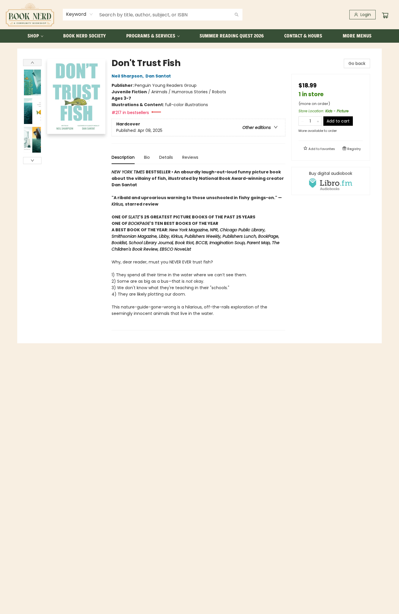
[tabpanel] (198, 249)
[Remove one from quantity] (302, 121)
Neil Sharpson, (128, 76)
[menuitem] (35, 36)
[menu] (199, 36)
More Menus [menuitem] (357, 36)
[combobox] (79, 14)
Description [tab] (123, 157)
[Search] (236, 14)
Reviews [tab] (190, 157)
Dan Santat (158, 76)
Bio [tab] (147, 157)
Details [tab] (166, 157)
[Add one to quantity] (318, 121)
